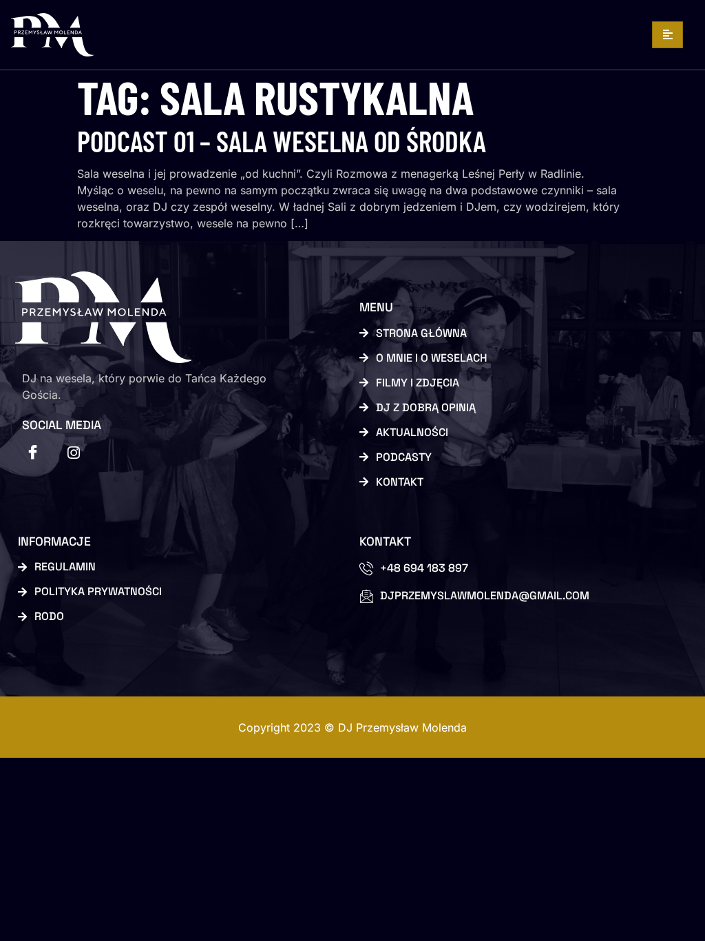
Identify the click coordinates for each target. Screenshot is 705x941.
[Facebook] (32, 452)
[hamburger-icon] (667, 34)
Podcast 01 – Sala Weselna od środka (281, 140)
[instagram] (73, 452)
